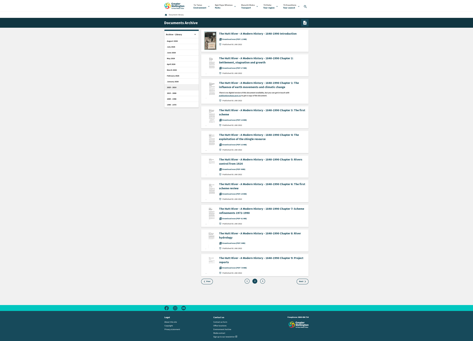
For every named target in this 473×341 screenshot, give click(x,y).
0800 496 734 (303, 317)
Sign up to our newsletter (225, 336)
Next (301, 281)
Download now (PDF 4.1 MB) (233, 218)
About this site (170, 322)
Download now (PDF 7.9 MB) (233, 267)
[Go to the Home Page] (299, 324)
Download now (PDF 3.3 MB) (233, 144)
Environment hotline (222, 329)
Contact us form (220, 322)
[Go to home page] (174, 5)
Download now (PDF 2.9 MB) (233, 194)
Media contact (219, 333)
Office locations (220, 325)
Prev (208, 281)
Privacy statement (172, 329)
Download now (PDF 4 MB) (232, 169)
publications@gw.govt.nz (230, 95)
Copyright (168, 325)
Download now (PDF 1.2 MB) (233, 39)
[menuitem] (201, 6)
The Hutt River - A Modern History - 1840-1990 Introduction (258, 33)
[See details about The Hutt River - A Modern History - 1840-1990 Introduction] (210, 40)
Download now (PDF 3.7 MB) (233, 68)
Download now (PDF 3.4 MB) (233, 120)
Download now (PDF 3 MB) (232, 243)
